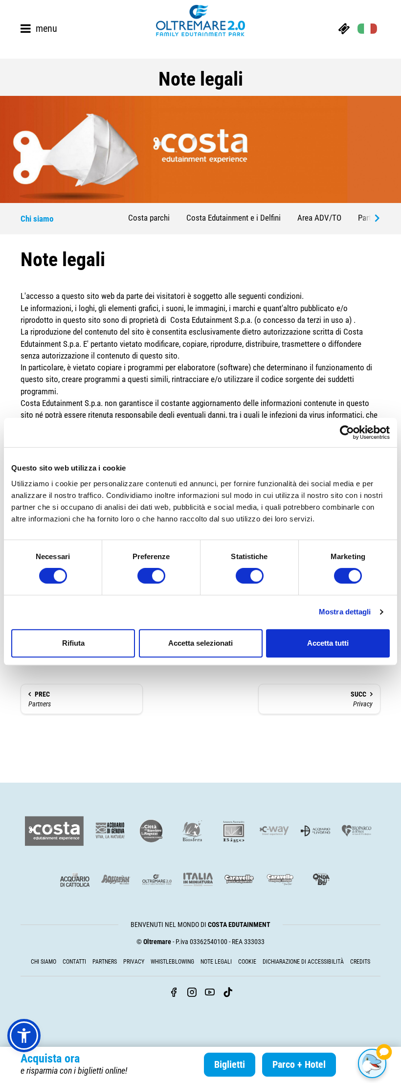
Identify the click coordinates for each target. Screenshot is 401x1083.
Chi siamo (43, 961)
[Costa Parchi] (54, 831)
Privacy (362, 699)
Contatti (74, 961)
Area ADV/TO (319, 218)
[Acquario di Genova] (110, 830)
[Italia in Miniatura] (198, 879)
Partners (39, 699)
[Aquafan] (116, 879)
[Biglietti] (344, 28)
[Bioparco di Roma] (356, 830)
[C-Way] (274, 830)
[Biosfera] (192, 830)
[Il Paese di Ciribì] (280, 879)
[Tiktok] (228, 993)
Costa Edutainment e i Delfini (233, 218)
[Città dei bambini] (151, 830)
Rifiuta (73, 643)
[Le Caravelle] (239, 879)
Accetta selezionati (200, 643)
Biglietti (229, 1064)
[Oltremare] (200, 20)
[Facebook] (173, 993)
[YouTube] (210, 993)
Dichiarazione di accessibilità (303, 961)
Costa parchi (149, 218)
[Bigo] (233, 830)
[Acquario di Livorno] (315, 830)
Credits (360, 961)
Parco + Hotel (299, 1064)
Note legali (216, 961)
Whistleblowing (172, 961)
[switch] (151, 576)
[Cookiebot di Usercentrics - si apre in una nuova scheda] (347, 432)
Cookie (247, 961)
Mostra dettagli (345, 612)
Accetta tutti (328, 643)
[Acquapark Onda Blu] (321, 879)
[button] (24, 1035)
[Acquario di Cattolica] (74, 879)
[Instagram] (192, 993)
